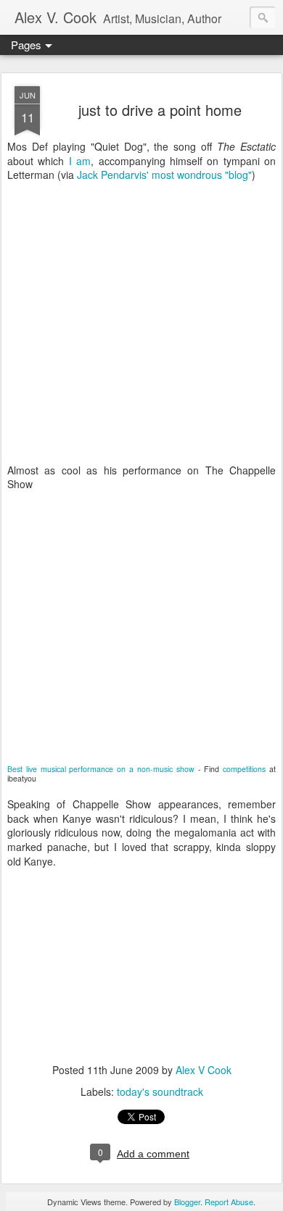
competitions (244, 768)
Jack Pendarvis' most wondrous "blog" (164, 174)
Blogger (187, 1201)
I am (80, 161)
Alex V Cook (203, 1070)
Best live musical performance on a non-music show (100, 768)
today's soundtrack (160, 1091)
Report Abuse (229, 1201)
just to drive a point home (160, 109)
